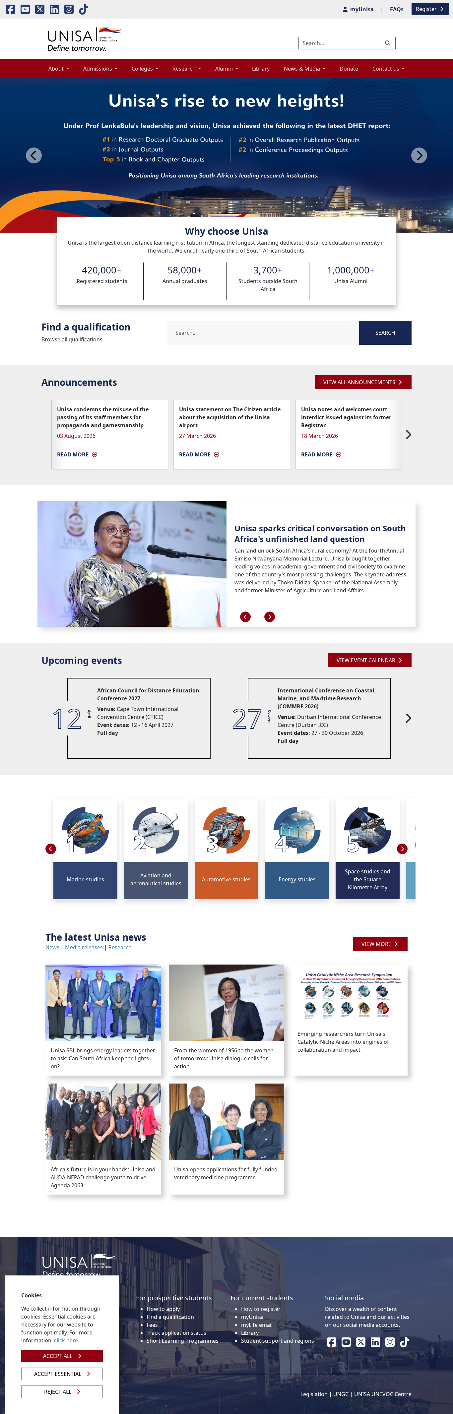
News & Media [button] (302, 68)
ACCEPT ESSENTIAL (57, 1374)
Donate (349, 68)
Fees (152, 1324)
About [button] (56, 68)
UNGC (341, 1394)
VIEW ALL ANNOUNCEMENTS (360, 382)
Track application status (176, 1332)
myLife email (257, 1324)
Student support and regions (277, 1340)
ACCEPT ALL (57, 1356)
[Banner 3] (226, 224)
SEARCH (385, 332)
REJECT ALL (57, 1391)
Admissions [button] (98, 68)
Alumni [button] (224, 68)
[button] (402, 849)
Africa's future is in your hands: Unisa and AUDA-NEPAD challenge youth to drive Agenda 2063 (103, 1177)
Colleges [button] (143, 68)
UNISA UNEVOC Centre (383, 1394)
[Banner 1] (203, 224)
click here (66, 1340)
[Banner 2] (215, 224)
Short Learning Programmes (183, 1340)
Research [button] (184, 68)
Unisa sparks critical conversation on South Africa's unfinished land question (320, 533)
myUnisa (252, 1317)
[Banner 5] (250, 224)
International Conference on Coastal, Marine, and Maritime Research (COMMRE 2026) (327, 698)
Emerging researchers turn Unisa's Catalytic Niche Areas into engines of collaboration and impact (343, 1041)
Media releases (84, 947)
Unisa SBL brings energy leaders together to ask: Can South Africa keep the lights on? (103, 1058)
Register (427, 9)
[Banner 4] (238, 224)
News (52, 947)
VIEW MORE (377, 944)
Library (261, 68)
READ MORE (73, 454)
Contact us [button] (386, 68)
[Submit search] (388, 43)
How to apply (163, 1309)
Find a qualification (170, 1317)
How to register (261, 1309)
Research (120, 947)
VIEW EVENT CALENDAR (367, 660)
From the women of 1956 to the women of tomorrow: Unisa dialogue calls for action (224, 1058)
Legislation (314, 1394)
